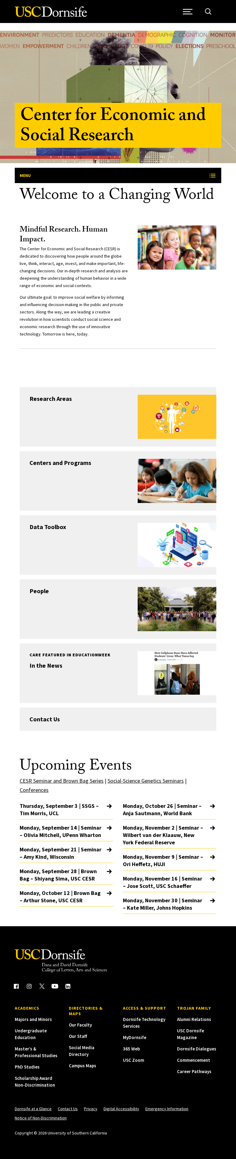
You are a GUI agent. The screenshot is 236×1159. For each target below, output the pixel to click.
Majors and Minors (33, 1019)
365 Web (131, 1049)
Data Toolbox (48, 527)
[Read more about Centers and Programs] (177, 481)
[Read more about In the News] (177, 673)
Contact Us (45, 719)
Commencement (193, 1060)
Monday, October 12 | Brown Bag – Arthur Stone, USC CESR (60, 896)
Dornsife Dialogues (196, 1049)
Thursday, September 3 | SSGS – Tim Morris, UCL (59, 809)
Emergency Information (166, 1108)
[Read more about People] (177, 609)
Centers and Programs (60, 462)
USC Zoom (133, 1060)
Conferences (34, 789)
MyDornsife (134, 1037)
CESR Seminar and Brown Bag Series (62, 780)
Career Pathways (194, 1071)
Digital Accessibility (121, 1108)
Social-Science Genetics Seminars (146, 780)
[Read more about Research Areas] (177, 417)
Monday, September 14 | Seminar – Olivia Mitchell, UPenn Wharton (60, 831)
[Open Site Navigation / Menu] (187, 11)
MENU (25, 175)
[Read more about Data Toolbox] (177, 545)
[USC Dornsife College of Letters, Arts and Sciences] (51, 15)
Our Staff (78, 1036)
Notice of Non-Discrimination (41, 1118)
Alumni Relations (194, 1019)
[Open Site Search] (208, 11)
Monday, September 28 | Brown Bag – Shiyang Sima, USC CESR (58, 875)
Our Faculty (80, 1025)
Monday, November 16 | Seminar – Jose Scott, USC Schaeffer (162, 882)
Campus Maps (82, 1066)
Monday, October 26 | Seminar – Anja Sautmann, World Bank (162, 809)
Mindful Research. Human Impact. (64, 235)
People (39, 591)
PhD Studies (27, 1067)
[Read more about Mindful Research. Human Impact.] (177, 247)
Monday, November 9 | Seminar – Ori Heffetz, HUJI (163, 860)
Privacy (90, 1108)
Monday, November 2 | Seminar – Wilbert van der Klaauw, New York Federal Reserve (163, 835)
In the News (46, 665)
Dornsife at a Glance (33, 1108)
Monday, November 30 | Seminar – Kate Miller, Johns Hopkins (162, 904)
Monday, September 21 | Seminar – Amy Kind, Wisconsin (60, 853)
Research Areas (51, 398)
